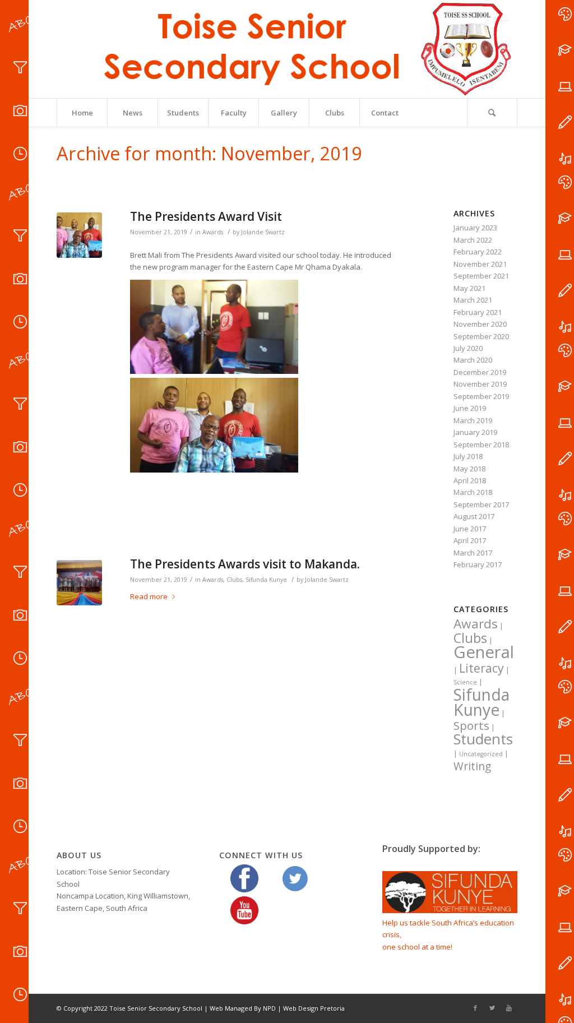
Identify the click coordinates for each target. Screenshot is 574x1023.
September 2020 (481, 336)
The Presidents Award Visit (206, 216)
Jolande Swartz (263, 232)
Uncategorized (481, 754)
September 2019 (481, 396)
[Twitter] (492, 1007)
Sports (471, 725)
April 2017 (469, 540)
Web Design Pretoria (314, 1008)
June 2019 (469, 408)
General (483, 652)
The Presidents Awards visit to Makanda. (245, 564)
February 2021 (477, 312)
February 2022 (477, 252)
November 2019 (480, 384)
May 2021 (469, 288)
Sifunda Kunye (266, 580)
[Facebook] (475, 1007)
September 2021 (481, 276)
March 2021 (472, 300)
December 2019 (479, 372)
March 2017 (472, 553)
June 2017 (469, 529)
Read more (149, 596)
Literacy (481, 668)
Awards (212, 232)
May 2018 (469, 469)
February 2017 (477, 564)
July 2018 (468, 456)
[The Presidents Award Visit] (79, 235)
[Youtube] (509, 1007)
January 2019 (475, 432)
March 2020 (472, 360)
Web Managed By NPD (243, 1008)
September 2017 (481, 504)
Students (483, 739)
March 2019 (472, 420)
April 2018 (469, 480)
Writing (472, 766)
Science (465, 682)
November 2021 (480, 264)
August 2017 (473, 516)
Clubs (234, 580)
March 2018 (472, 492)
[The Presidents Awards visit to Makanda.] (79, 582)
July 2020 (468, 348)
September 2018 (481, 444)
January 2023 (475, 228)
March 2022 (472, 240)
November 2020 (480, 324)
